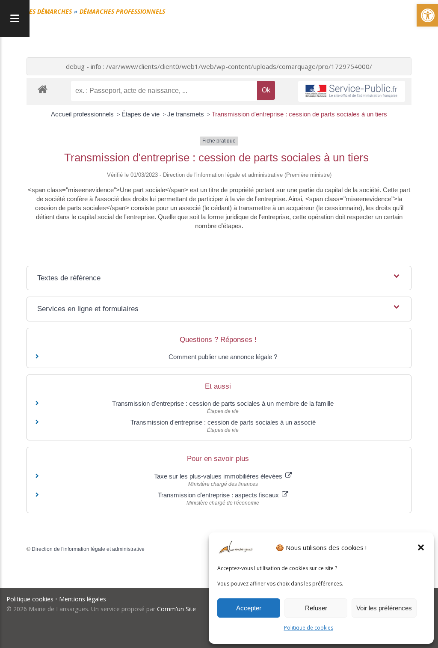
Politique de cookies (308, 627)
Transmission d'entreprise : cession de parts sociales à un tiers (299, 114)
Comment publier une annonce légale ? (223, 356)
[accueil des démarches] (42, 89)
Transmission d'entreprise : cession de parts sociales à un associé (223, 422)
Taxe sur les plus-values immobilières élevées (219, 476)
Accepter (248, 608)
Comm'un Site (176, 609)
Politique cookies (29, 599)
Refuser (316, 608)
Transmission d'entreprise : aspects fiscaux (219, 495)
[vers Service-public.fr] (351, 91)
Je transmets (186, 114)
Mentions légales (82, 599)
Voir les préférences (384, 608)
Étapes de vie (141, 114)
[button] (421, 547)
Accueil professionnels (83, 114)
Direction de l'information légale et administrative (88, 549)
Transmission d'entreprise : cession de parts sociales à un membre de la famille (223, 403)
